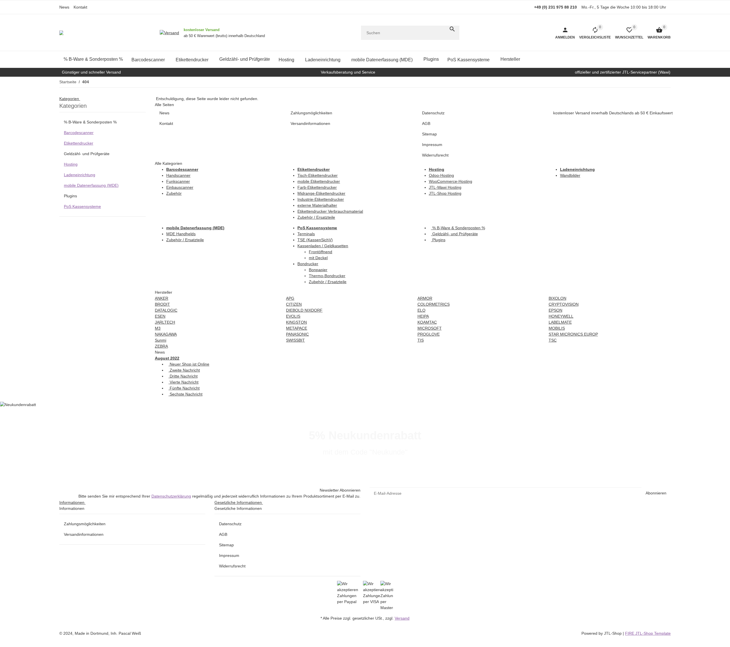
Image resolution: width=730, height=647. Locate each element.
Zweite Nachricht (184, 370)
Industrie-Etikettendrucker (320, 199)
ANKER (161, 298)
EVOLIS (293, 316)
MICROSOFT (429, 328)
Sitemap (226, 545)
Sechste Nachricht (185, 394)
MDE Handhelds (181, 234)
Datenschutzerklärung (171, 496)
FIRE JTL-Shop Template (648, 633)
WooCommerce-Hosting (450, 181)
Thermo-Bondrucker (327, 275)
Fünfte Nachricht (184, 388)
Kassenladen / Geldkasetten (322, 246)
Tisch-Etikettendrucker (317, 175)
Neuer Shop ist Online (189, 364)
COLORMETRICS (433, 304)
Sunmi (160, 340)
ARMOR (424, 298)
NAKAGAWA (166, 334)
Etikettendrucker (78, 143)
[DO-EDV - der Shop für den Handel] (61, 33)
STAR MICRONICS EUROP (573, 334)
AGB (223, 534)
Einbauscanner (179, 187)
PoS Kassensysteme (82, 206)
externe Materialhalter (317, 205)
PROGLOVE (428, 334)
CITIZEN (294, 304)
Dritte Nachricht (183, 376)
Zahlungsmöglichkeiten (85, 524)
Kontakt (80, 7)
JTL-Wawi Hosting (445, 187)
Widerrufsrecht (232, 566)
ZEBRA (161, 346)
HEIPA (423, 316)
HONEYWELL (561, 316)
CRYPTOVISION (564, 304)
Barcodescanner (79, 132)
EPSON (555, 310)
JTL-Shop (613, 633)
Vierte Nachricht (183, 382)
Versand (402, 618)
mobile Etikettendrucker (318, 181)
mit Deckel (318, 257)
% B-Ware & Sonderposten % (458, 228)
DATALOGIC (166, 310)
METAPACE (296, 328)
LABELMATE (560, 322)
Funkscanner (178, 181)
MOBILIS (557, 328)
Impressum (229, 555)
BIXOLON (557, 298)
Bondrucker (307, 263)
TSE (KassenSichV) (315, 240)
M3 (158, 328)
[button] (627, 33)
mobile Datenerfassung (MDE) (91, 185)
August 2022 (167, 358)
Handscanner (178, 175)
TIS (420, 340)
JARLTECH (165, 322)
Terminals (306, 234)
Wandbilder (570, 175)
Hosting (71, 164)
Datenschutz (230, 524)
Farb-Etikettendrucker (317, 187)
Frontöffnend (320, 252)
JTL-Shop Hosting (445, 193)
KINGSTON (296, 322)
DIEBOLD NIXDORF (304, 310)
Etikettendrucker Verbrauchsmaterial (330, 211)
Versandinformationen (84, 534)
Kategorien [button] (69, 98)
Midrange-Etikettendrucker (321, 193)
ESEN (160, 316)
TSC (553, 340)
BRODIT (162, 304)
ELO (421, 310)
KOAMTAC (427, 322)
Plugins (438, 240)
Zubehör (174, 193)
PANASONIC (297, 334)
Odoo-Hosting (441, 175)
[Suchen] (452, 29)
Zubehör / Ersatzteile (316, 217)
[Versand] (169, 33)
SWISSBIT (295, 340)
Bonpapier (318, 269)
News (64, 7)
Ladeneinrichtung (79, 175)
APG (290, 298)
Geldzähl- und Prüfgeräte (454, 234)
